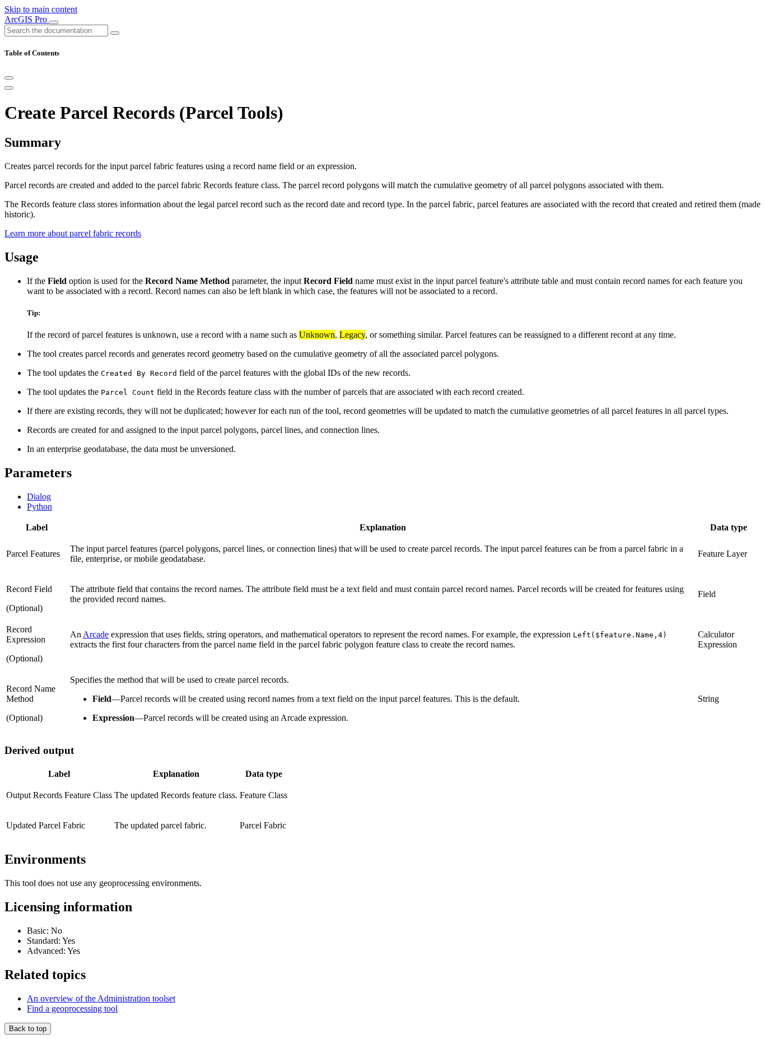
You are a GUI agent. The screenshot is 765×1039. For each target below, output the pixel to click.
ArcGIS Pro (26, 19)
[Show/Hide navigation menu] (53, 22)
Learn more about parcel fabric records (72, 233)
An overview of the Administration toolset (101, 998)
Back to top (27, 1028)
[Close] (8, 78)
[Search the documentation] (114, 33)
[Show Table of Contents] (8, 88)
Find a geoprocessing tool (72, 1008)
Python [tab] (39, 506)
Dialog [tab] (39, 496)
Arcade (96, 634)
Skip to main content (40, 9)
